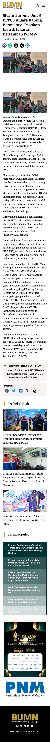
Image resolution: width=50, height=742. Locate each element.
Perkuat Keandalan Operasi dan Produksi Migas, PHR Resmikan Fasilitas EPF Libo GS (22, 438)
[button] (37, 5)
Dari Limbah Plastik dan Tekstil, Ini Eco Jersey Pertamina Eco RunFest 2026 (24, 520)
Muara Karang (19, 365)
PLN (30, 365)
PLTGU (37, 365)
